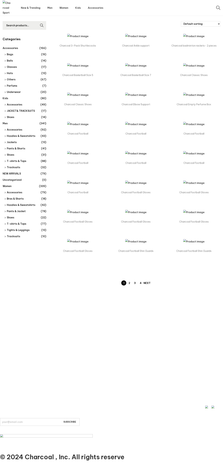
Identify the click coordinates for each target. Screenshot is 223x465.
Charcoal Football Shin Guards (135, 251)
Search (42, 26)
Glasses (12, 66)
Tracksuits (13, 167)
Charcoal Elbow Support (136, 104)
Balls (10, 60)
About (3, 388)
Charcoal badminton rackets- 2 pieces (194, 45)
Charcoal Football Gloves (136, 192)
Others (11, 79)
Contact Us (7, 355)
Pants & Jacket (16, 211)
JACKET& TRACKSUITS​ (21, 110)
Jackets (12, 142)
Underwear (14, 92)
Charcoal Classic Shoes (194, 75)
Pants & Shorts (16, 148)
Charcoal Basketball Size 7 (135, 75)
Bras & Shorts (15, 198)
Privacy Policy (8, 362)
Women (7, 186)
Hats (10, 73)
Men (5, 123)
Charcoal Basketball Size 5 (77, 75)
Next (147, 283)
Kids (5, 98)
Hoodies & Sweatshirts (21, 136)
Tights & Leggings (18, 230)
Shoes (10, 117)
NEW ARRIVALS (12, 173)
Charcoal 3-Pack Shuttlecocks (78, 45)
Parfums (12, 85)
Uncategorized (12, 179)
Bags (10, 54)
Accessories (10, 48)
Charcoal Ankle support (135, 45)
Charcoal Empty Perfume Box (194, 104)
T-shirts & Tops (16, 161)
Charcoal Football (77, 133)
